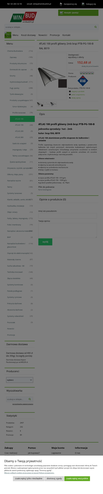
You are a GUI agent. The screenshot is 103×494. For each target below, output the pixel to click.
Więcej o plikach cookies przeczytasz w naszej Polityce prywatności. (29, 473)
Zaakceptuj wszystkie (77, 478)
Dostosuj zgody (54, 478)
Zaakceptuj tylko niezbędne (28, 478)
